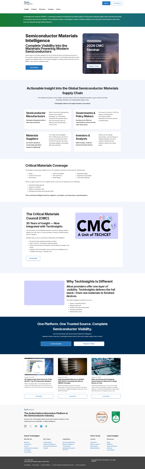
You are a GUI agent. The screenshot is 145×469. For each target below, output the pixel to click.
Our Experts (27, 450)
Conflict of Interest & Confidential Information (63, 465)
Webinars (110, 444)
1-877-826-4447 (28, 460)
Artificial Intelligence (49, 444)
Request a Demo (89, 344)
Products (34, 9)
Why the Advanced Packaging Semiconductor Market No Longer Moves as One (104, 381)
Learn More (38, 396)
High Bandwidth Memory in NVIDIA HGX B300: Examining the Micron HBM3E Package (71, 381)
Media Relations (95, 448)
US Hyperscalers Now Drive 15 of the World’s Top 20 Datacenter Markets (38, 380)
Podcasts (109, 448)
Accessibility (27, 465)
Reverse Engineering (69, 442)
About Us (26, 442)
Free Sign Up (117, 3)
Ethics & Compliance (81, 465)
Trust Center (27, 452)
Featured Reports (112, 446)
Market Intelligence (68, 444)
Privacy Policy (35, 465)
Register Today (94, 66)
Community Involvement (31, 448)
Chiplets (45, 448)
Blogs (108, 442)
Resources (42, 9)
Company (51, 9)
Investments (27, 444)
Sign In (106, 3)
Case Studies (111, 450)
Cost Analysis (67, 446)
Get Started (34, 67)
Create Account (56, 344)
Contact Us (93, 442)
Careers (58, 9)
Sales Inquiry (94, 446)
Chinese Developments (50, 446)
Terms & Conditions (45, 465)
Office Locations (95, 444)
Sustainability (47, 442)
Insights (26, 9)
